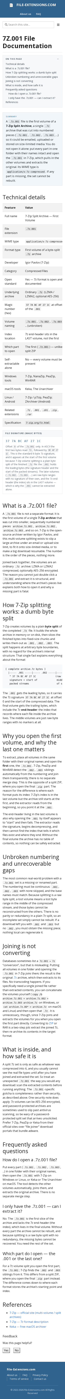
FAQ (25, 1375)
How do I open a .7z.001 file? (24, 93)
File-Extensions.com (21, 1369)
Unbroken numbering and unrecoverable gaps (32, 76)
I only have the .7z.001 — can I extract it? (31, 98)
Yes (6, 1350)
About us (12, 1375)
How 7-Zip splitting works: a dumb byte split (31, 72)
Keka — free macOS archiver (28, 1327)
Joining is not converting (19, 81)
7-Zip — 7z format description (29, 1322)
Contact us (40, 1378)
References (12, 102)
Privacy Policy (40, 1375)
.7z (15, 977)
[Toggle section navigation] (58, 24)
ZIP (51, 1023)
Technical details (15, 64)
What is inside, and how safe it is (24, 85)
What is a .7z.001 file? (18, 68)
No (17, 1350)
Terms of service (19, 1378)
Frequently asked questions (21, 89)
